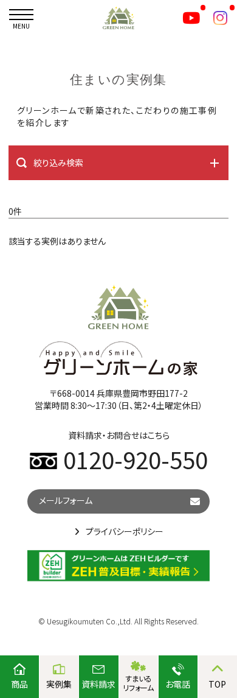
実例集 (59, 684)
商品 (19, 684)
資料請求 (98, 684)
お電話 (177, 684)
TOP (217, 684)
